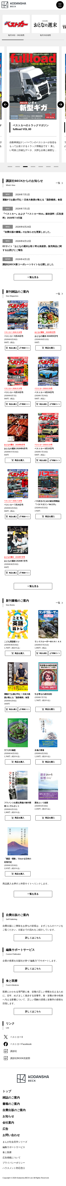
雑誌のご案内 (11, 1097)
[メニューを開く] (60, 5)
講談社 (13, 1051)
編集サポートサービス (14, 1147)
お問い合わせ (11, 1135)
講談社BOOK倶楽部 (20, 1058)
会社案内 (8, 1122)
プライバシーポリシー (14, 1162)
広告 (5, 1128)
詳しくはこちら (33, 937)
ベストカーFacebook (21, 1044)
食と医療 (7, 1152)
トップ (7, 1091)
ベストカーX (16, 1037)
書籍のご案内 (11, 1103)
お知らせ (8, 1116)
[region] (33, 27)
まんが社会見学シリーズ (15, 1142)
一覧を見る (33, 277)
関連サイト (26, 348)
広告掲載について (12, 1157)
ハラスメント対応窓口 (14, 1168)
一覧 (58, 183)
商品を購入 (13, 348)
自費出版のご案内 (14, 1110)
